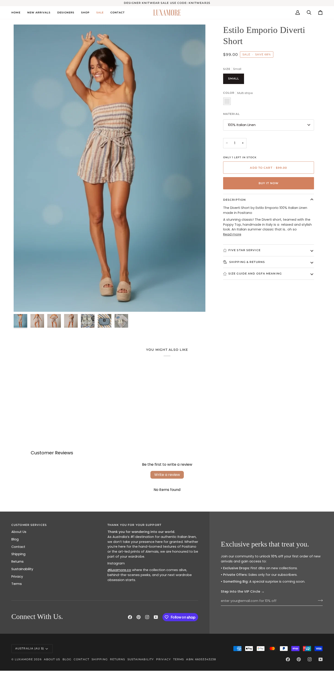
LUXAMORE (24, 659)
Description (234, 199)
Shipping (18, 554)
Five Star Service (244, 250)
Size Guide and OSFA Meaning (255, 273)
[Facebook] (130, 617)
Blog (15, 539)
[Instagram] (147, 617)
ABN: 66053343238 (201, 659)
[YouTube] (156, 617)
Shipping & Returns (246, 261)
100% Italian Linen (242, 124)
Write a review (167, 474)
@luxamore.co (119, 570)
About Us (18, 531)
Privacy (17, 576)
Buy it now (269, 183)
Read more (232, 234)
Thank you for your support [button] (134, 525)
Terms (16, 583)
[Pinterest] (139, 617)
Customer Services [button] (29, 525)
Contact (18, 546)
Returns (17, 561)
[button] (66, 12)
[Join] (319, 600)
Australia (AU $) (29, 648)
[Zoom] (22, 303)
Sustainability (22, 569)
